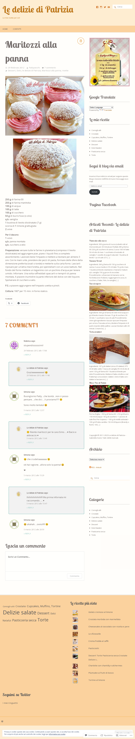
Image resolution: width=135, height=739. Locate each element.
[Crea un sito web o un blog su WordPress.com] (2, 721)
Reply (27, 354)
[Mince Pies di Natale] (109, 411)
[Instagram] (101, 7)
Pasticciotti (93, 648)
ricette (65, 70)
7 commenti (50, 67)
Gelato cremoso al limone (100, 612)
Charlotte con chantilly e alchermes (105, 665)
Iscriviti (94, 192)
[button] (109, 62)
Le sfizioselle (94, 633)
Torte (93, 155)
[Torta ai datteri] (109, 363)
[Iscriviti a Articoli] (90, 467)
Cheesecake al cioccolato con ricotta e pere (108, 626)
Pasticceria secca (98, 151)
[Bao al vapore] (109, 310)
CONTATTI (17, 29)
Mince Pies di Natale (97, 383)
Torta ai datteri (95, 332)
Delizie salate (96, 141)
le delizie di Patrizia (31, 70)
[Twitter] (105, 7)
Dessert (12, 70)
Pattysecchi (34, 67)
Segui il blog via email (106, 165)
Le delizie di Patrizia (38, 9)
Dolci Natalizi (96, 148)
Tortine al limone (96, 680)
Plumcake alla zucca (98, 240)
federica (27, 341)
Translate (108, 110)
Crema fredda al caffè (98, 641)
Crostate (94, 134)
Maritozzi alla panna (51, 70)
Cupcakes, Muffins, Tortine (102, 137)
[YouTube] (109, 7)
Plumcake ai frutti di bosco (101, 672)
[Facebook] (97, 7)
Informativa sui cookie (57, 734)
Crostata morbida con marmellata (104, 619)
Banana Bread (95, 261)
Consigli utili (96, 130)
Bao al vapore (95, 283)
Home (5, 29)
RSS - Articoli (96, 467)
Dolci (19, 70)
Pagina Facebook (102, 204)
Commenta (74, 576)
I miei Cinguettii (10, 703)
